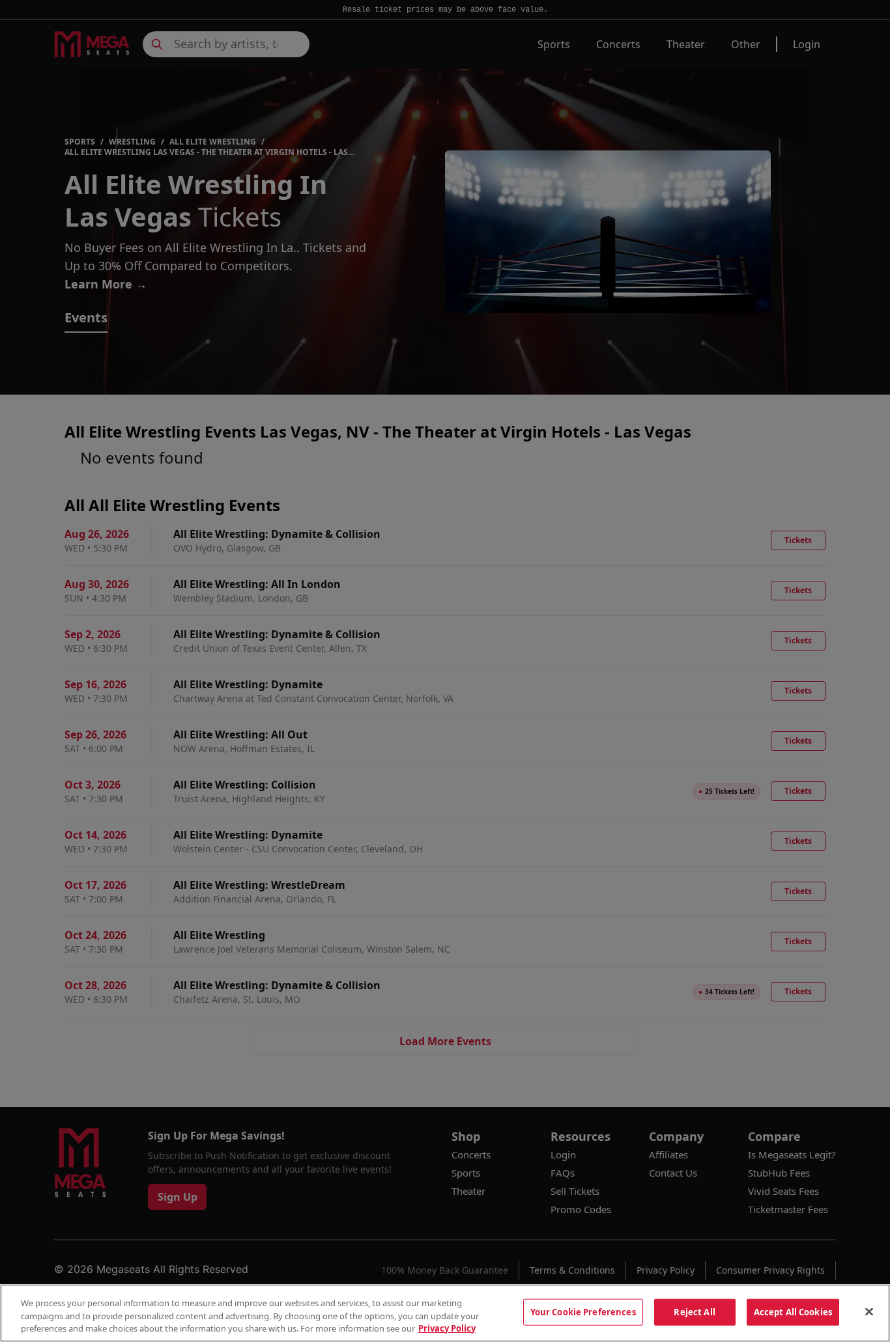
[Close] (869, 1311)
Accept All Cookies (793, 1311)
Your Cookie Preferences (583, 1311)
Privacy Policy (447, 1328)
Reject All (694, 1311)
